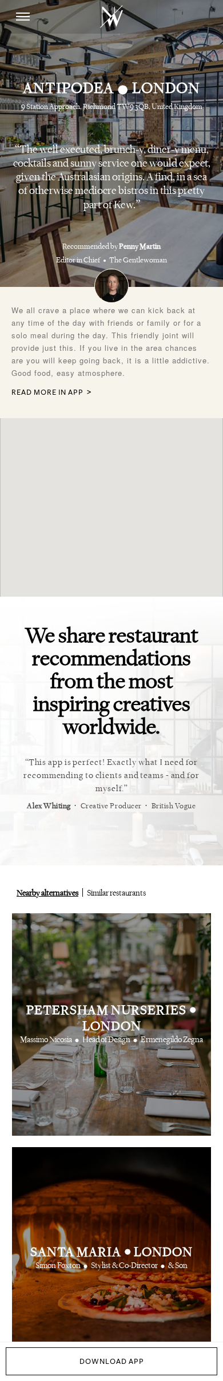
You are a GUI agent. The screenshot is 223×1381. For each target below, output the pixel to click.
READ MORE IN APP (47, 392)
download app (111, 1361)
